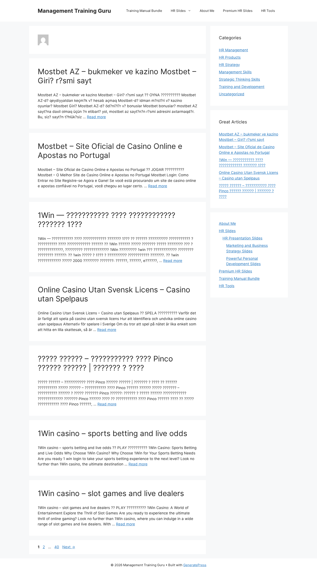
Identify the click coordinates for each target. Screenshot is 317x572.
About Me (207, 11)
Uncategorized (231, 94)
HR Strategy (229, 65)
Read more (96, 117)
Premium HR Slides (238, 11)
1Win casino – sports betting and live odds (112, 433)
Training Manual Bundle (144, 11)
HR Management (233, 50)
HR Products (230, 57)
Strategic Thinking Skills (239, 79)
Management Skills (235, 72)
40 (57, 547)
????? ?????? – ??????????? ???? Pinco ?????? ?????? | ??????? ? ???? (105, 363)
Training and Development (241, 87)
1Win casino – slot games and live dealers (111, 493)
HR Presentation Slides (242, 238)
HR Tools (268, 11)
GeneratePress (194, 565)
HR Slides (178, 11)
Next (68, 547)
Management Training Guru (74, 11)
